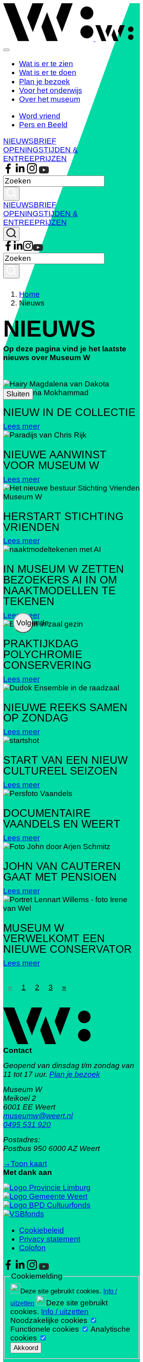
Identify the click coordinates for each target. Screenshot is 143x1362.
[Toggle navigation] (6, 50)
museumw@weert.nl (38, 1116)
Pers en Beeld (43, 124)
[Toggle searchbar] (11, 234)
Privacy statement (49, 1239)
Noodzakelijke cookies (48, 1320)
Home (29, 294)
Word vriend (39, 116)
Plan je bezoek (44, 81)
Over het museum (49, 99)
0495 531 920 (27, 1124)
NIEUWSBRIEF (29, 141)
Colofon (32, 1248)
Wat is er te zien (46, 63)
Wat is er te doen (47, 72)
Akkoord (26, 1348)
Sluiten (18, 394)
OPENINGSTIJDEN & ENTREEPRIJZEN (40, 154)
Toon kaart (25, 1163)
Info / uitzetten (65, 1311)
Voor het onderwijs (50, 90)
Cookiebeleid (41, 1230)
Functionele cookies (44, 1329)
